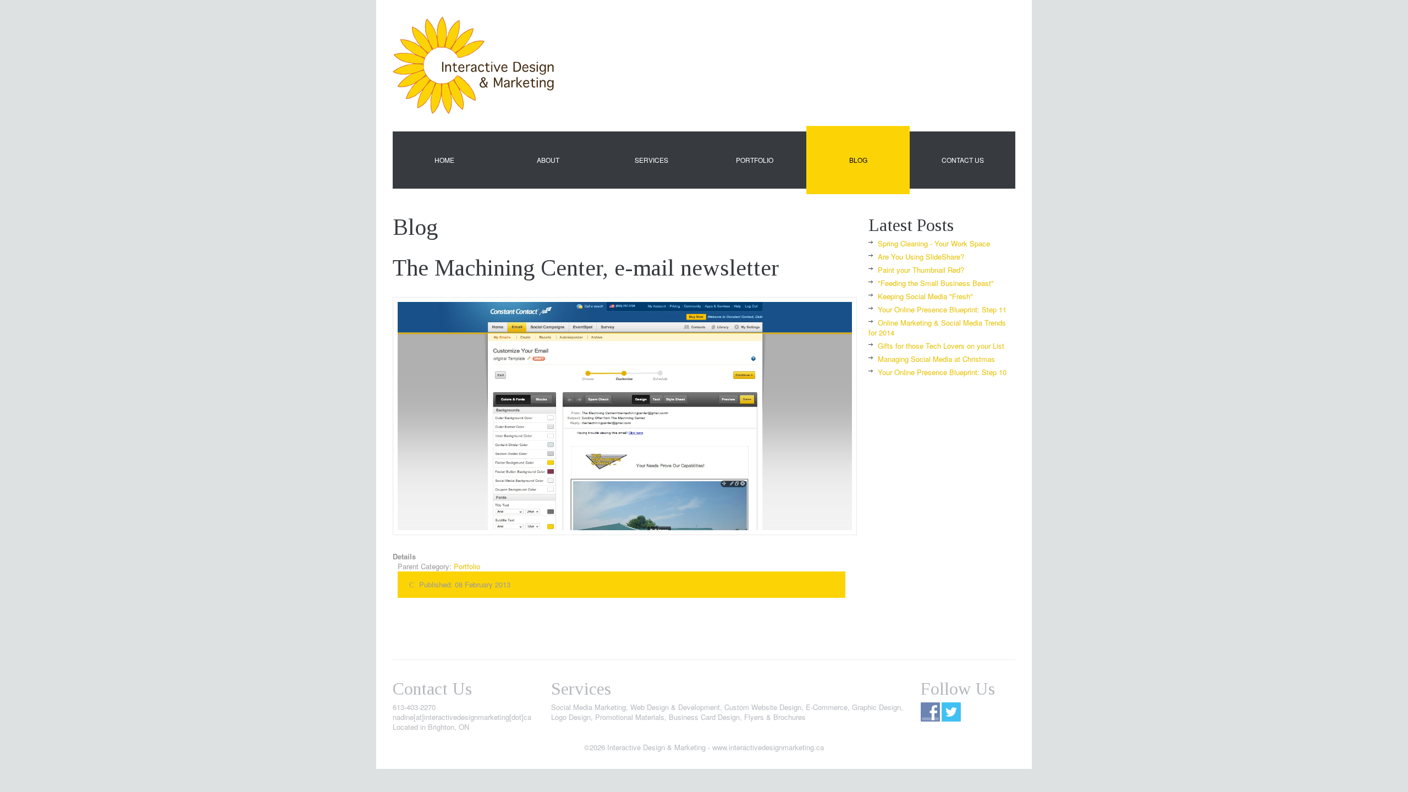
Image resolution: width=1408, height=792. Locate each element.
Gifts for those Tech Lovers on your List (941, 345)
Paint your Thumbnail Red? (921, 270)
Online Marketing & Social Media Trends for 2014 (937, 327)
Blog (858, 159)
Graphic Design (876, 707)
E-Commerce (827, 707)
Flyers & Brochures (775, 717)
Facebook (930, 712)
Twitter (951, 712)
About (548, 159)
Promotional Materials (629, 717)
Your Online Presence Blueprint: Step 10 (942, 372)
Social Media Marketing (588, 707)
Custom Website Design (762, 707)
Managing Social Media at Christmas (936, 359)
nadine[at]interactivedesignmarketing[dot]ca (462, 717)
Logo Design (571, 717)
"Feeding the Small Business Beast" (936, 283)
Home (444, 159)
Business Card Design (704, 717)
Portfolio (754, 159)
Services (651, 159)
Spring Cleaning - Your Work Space (934, 243)
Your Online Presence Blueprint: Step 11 (942, 309)
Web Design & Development (675, 707)
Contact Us (963, 159)
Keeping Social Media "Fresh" (925, 296)
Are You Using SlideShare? (921, 256)
